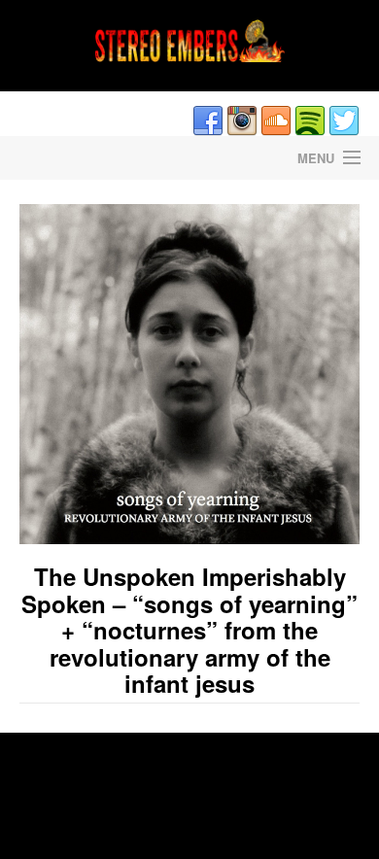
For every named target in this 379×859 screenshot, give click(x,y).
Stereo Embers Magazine (95, 158)
